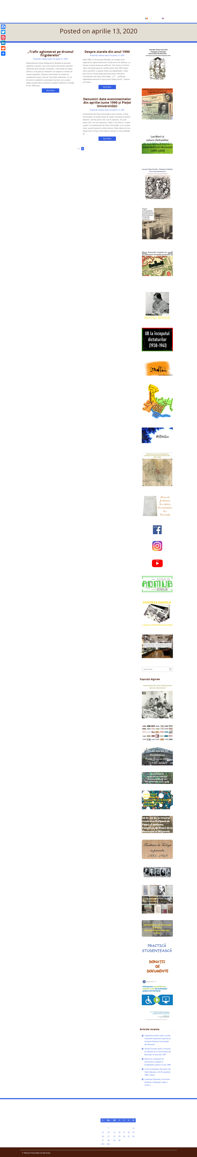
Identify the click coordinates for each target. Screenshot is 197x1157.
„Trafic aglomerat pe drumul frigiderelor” (50, 53)
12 (133, 1128)
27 (103, 1140)
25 (129, 1136)
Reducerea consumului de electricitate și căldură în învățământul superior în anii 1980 (157, 1062)
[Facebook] (3, 26)
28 (108, 1140)
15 (114, 1132)
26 (133, 1136)
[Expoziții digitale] (157, 701)
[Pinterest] (3, 37)
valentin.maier (46, 59)
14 (108, 1132)
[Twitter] (3, 32)
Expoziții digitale (115, 18)
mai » (109, 1144)
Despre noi (79, 18)
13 (103, 1132)
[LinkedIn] (3, 42)
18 (129, 1132)
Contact (135, 18)
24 (124, 1136)
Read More (50, 90)
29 (114, 1140)
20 (103, 1136)
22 (114, 1136)
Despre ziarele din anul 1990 (107, 51)
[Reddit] (3, 48)
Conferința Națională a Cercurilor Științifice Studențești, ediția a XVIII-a (157, 1082)
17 (124, 1132)
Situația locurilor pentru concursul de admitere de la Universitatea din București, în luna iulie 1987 (157, 1052)
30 (119, 1140)
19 (133, 1132)
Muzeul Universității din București (76, 7)
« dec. (103, 1144)
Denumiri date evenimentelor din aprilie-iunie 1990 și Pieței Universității (107, 102)
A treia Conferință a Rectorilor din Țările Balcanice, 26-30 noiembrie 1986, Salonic (157, 1072)
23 (119, 1136)
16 (119, 1132)
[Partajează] (3, 53)
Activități (95, 18)
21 (108, 1136)
